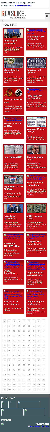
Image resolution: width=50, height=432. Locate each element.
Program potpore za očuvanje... (35, 303)
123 (29, 384)
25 (34, 331)
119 (9, 384)
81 (43, 360)
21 (14, 331)
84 (14, 365)
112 (19, 380)
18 (43, 326)
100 (4, 375)
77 (24, 360)
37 (4, 341)
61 (34, 350)
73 (4, 360)
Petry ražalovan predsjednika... (34, 97)
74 (9, 360)
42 (29, 341)
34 (34, 336)
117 (43, 380)
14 (24, 326)
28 (4, 336)
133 (34, 389)
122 (24, 384)
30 (14, 336)
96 (29, 370)
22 (19, 331)
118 (4, 384)
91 (4, 370)
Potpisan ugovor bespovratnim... (35, 273)
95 (24, 370)
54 (43, 345)
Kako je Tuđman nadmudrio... (35, 183)
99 (43, 370)
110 (9, 380)
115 (34, 380)
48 (14, 345)
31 (19, 336)
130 (19, 389)
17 (38, 326)
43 (34, 341)
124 (34, 384)
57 (14, 350)
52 (34, 345)
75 (14, 360)
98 (38, 370)
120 (14, 384)
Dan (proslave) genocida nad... (34, 243)
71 (38, 355)
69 (29, 355)
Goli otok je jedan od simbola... (35, 38)
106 (34, 375)
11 (9, 326)
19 (4, 331)
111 (14, 380)
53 (38, 345)
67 (19, 355)
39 (14, 341)
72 (43, 355)
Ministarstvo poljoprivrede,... (11, 244)
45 (43, 341)
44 (38, 341)
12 (14, 326)
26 (38, 331)
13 (19, 326)
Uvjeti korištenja (7, 5)
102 (14, 375)
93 (14, 370)
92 (9, 370)
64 (4, 355)
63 (43, 350)
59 (24, 350)
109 (4, 380)
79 (34, 360)
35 (38, 336)
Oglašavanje (21, 3)
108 (43, 375)
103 (19, 375)
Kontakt (12, 3)
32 (24, 336)
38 (9, 341)
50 (24, 345)
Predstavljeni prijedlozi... (10, 41)
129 (14, 389)
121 (19, 384)
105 (29, 375)
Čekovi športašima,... (10, 272)
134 (38, 389)
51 (29, 345)
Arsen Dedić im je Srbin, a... (35, 130)
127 (4, 389)
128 (9, 389)
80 (38, 360)
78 (29, 360)
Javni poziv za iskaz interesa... (11, 303)
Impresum (31, 3)
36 (43, 336)
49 (19, 345)
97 (34, 370)
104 (24, 375)
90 (43, 365)
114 (29, 380)
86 (24, 365)
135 (43, 389)
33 (29, 336)
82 (4, 365)
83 (9, 365)
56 (9, 350)
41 (24, 341)
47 (9, 345)
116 (38, 380)
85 (19, 365)
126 (43, 384)
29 (9, 336)
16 (34, 326)
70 (34, 355)
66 (14, 355)
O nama (4, 3)
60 (29, 350)
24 (29, 331)
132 (29, 389)
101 (9, 375)
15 (29, 326)
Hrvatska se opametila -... (10, 217)
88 (34, 365)
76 (19, 360)
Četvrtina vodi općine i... (34, 71)
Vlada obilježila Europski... (11, 71)
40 (19, 341)
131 (24, 389)
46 (4, 345)
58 (19, 350)
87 (29, 365)
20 (9, 331)
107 (38, 375)
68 (24, 355)
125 (38, 384)
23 (24, 331)
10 (4, 326)
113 (24, 380)
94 (19, 370)
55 (4, 350)
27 (43, 331)
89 (38, 365)
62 (38, 350)
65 (9, 355)
